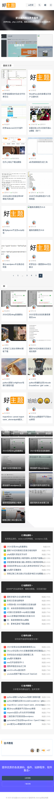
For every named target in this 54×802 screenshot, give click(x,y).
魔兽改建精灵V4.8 (36, 230)
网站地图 (45, 798)
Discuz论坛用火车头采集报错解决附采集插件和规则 (28, 651)
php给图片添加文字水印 (17, 554)
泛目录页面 (33, 124)
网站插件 (7, 124)
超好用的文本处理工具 (39, 503)
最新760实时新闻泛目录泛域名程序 (17, 468)
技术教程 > (28, 686)
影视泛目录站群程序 (15, 601)
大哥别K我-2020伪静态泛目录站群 (21, 605)
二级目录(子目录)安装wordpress (20, 716)
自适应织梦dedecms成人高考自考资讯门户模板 (26, 566)
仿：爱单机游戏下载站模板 (18, 624)
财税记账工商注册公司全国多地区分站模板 (20, 520)
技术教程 (7, 90)
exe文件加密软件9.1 (15, 662)
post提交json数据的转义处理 (19, 724)
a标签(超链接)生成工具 (38, 162)
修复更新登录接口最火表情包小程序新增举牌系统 (27, 562)
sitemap (38, 798)
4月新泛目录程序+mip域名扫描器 (21, 612)
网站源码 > (28, 535)
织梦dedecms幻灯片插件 (13, 128)
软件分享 (33, 158)
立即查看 (28, 778)
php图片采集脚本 (14, 570)
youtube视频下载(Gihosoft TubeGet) (22, 674)
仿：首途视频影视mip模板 (18, 620)
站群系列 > (28, 585)
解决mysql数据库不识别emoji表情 (21, 709)
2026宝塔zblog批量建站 (13, 315)
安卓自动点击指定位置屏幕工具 (20, 655)
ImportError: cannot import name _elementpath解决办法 (13, 419)
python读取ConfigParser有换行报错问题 (23, 697)
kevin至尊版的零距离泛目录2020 (21, 616)
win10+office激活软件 (16, 670)
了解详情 (28, 784)
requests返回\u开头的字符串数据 (21, 713)
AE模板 (6, 345)
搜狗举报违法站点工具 (16, 666)
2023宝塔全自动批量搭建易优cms (21, 647)
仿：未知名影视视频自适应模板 (20, 608)
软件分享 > (28, 636)
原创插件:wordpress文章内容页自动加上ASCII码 (23, 485)
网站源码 (15, 192)
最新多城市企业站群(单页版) (19, 597)
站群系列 (42, 124)
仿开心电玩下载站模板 (12, 162)
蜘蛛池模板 (15, 158)
